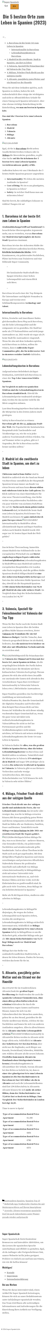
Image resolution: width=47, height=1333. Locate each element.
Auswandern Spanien (14, 1200)
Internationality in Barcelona (25, 49)
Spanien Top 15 (33, 1200)
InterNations (20, 830)
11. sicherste (30, 423)
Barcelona (21, 148)
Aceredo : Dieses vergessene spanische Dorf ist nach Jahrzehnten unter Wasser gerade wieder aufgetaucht (21, 1214)
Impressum (12, 1276)
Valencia (6, 634)
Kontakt (10, 1272)
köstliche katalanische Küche (16, 252)
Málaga (5, 155)
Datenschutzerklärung (17, 1279)
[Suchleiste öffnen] (6, 6)
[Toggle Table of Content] (4, 37)
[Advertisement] (23, 1174)
